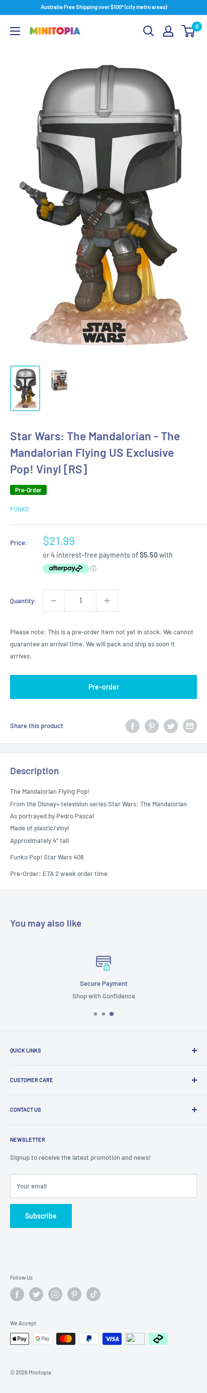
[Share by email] (190, 726)
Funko (19, 508)
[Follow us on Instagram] (55, 1294)
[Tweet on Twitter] (171, 726)
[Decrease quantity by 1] (53, 600)
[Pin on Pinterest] (152, 726)
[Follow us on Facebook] (17, 1294)
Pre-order (103, 686)
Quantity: (23, 601)
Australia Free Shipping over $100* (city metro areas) (104, 7)
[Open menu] (15, 31)
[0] (188, 31)
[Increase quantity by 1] (107, 600)
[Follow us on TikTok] (93, 1294)
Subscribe (41, 1215)
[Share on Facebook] (133, 726)
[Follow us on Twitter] (36, 1294)
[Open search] (148, 31)
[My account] (168, 31)
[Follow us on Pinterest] (74, 1294)
